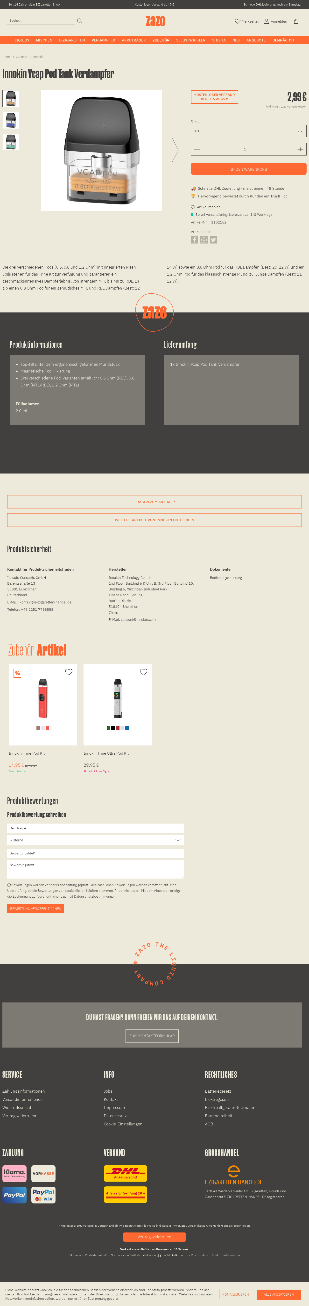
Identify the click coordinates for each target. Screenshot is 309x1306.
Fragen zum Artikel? (154, 502)
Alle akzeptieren (279, 1294)
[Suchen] (79, 21)
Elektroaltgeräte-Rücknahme (231, 1107)
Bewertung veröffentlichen (35, 909)
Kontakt (111, 1099)
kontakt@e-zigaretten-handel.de (45, 602)
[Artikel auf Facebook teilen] (194, 239)
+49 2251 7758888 (37, 609)
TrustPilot (278, 196)
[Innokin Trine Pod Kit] (43, 698)
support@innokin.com (138, 619)
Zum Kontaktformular (152, 1035)
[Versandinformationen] (125, 1184)
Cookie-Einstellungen (123, 1124)
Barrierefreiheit (218, 1115)
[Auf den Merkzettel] (68, 672)
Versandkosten (197, 1225)
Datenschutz (115, 1115)
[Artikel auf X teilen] (213, 239)
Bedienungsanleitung (226, 577)
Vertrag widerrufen (19, 1115)
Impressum (114, 1107)
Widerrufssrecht (16, 1107)
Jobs (108, 1091)
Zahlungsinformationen (23, 1091)
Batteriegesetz (218, 1091)
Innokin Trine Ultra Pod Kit (106, 753)
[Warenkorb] (297, 21)
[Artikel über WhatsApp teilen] (204, 239)
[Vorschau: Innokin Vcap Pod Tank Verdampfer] (10, 98)
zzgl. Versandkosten (294, 106)
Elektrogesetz (217, 1099)
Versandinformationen (22, 1099)
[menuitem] (41, 20)
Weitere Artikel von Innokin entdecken (154, 520)
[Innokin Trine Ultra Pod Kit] (118, 698)
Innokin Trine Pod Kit (27, 753)
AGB (209, 1124)
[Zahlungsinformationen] (29, 1184)
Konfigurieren (235, 1294)
